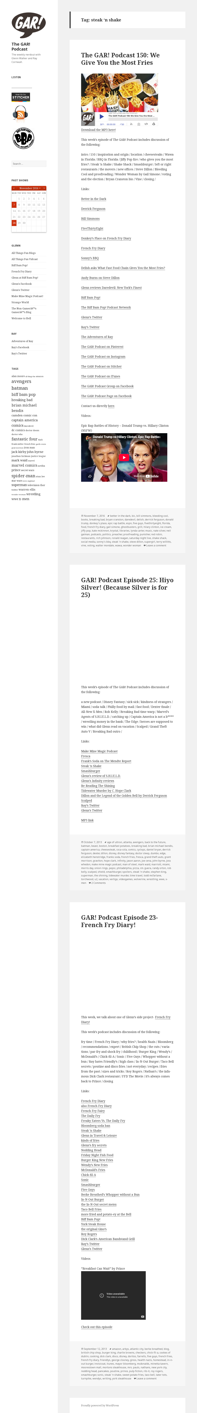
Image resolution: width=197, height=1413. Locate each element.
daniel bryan (154, 849)
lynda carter (137, 530)
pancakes (103, 1371)
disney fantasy (125, 853)
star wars (17, 480)
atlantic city (136, 1349)
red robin (156, 534)
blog (166, 1349)
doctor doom (32, 430)
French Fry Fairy (93, 1111)
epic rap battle (116, 523)
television (34, 485)
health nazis (145, 1360)
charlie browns (125, 1352)
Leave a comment (156, 545)
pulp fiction (135, 1371)
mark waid (19, 460)
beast (94, 846)
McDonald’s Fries (93, 1170)
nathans (145, 1367)
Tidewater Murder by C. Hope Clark (106, 791)
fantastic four (25, 439)
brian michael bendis (160, 846)
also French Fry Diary (96, 1106)
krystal (114, 530)
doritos (132, 1356)
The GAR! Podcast (21, 46)
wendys (96, 1378)
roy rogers (157, 1371)
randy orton (159, 868)
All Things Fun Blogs (24, 253)
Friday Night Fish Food (97, 1155)
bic (133, 516)
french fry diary (96, 527)
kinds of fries (90, 1140)
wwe (15, 499)
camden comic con (24, 415)
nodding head (89, 1371)
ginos (133, 1360)
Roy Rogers (89, 1234)
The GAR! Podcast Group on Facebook (107, 386)
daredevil (29, 426)
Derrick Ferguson (93, 209)
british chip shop (91, 1352)
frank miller (18, 444)
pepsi (112, 868)
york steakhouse (121, 1378)
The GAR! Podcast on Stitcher (101, 366)
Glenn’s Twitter (91, 317)
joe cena (146, 860)
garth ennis (41, 444)
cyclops (141, 849)
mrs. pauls (133, 1367)
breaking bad (22, 400)
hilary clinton (151, 527)
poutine (114, 1371)
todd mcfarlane (152, 875)
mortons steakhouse (114, 1367)
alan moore (18, 376)
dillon (104, 853)
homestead (159, 1360)
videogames (126, 879)
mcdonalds (143, 1363)
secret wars (27, 470)
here (111, 406)
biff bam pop (24, 394)
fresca (139, 857)
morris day (87, 868)
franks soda (113, 857)
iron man (29, 447)
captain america (25, 420)
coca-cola (121, 849)
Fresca (85, 756)
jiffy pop (86, 530)
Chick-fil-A (88, 1175)
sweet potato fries (133, 1374)
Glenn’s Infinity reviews (97, 781)
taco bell (150, 1374)
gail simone (113, 527)
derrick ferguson (154, 519)
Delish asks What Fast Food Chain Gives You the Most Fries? (123, 268)
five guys (138, 523)
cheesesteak (108, 849)
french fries (29, 444)
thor (42, 485)
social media (88, 541)
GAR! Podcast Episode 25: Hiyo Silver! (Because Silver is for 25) (127, 587)
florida (166, 523)
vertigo (114, 879)
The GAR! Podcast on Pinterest (102, 347)
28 (14, 223)
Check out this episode (96, 1327)
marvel (31, 460)
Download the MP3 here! (98, 130)
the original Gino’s (94, 1229)
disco (115, 1356)
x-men (24, 499)
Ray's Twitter (19, 353)
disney (112, 853)
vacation (103, 879)
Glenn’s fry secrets (94, 1145)
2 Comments (98, 883)
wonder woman (19, 494)
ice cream (165, 527)
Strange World (20, 302)
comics (17, 425)
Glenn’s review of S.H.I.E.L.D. (101, 776)
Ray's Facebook (20, 347)
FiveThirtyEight (92, 228)
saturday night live (140, 538)
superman (19, 485)
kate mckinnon (100, 530)
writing (107, 1378)
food (83, 527)
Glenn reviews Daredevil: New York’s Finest (111, 288)
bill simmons (143, 516)
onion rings (101, 868)
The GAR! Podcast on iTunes (100, 376)
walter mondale (105, 545)
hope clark (110, 860)
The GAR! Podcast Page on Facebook (106, 396)
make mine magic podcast (106, 864)
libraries (124, 530)
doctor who (17, 434)
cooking (94, 1356)
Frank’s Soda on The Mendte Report (106, 761)
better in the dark (120, 516)
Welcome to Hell (21, 318)
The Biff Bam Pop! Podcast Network (106, 307)
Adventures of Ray (22, 341)
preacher (117, 534)
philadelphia (124, 868)
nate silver (159, 530)
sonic (100, 1374)
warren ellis (27, 489)
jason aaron (133, 860)
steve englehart (29, 481)
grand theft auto (153, 857)
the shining (100, 875)
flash (40, 439)
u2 (95, 879)
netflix (41, 465)
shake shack (159, 538)
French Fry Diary (22, 271)
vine (83, 545)
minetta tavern (159, 1363)
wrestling (33, 494)
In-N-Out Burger (92, 1199)
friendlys (105, 1360)
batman (20, 388)
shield (101, 871)
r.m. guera (145, 868)
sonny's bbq (104, 541)
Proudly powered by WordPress (100, 1405)
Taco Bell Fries (91, 1209)
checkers (141, 1352)
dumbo (155, 853)
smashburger (113, 871)
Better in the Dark (93, 199)
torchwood (87, 879)
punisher (145, 534)
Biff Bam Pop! (20, 265)
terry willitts (163, 541)
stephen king (158, 871)
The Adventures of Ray (97, 337)
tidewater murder (119, 875)
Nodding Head (91, 1150)
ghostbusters (128, 527)
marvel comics (24, 465)
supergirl (149, 541)
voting (90, 545)
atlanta (127, 842)
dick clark (105, 1356)
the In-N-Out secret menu (99, 1204)
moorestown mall (91, 1367)
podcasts (96, 534)
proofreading (131, 534)
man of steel (130, 864)
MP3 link (87, 820)
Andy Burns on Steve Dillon (100, 278)
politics (106, 534)
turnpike (86, 1378)
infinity (121, 860)
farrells (141, 1356)
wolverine (139, 879)
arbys (125, 1349)
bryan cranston (114, 519)
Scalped (86, 801)
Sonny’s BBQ (90, 258)
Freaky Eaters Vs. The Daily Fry (103, 1121)
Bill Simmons (90, 219)
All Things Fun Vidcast (25, 259)
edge (162, 853)
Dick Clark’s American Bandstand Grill (108, 1239)
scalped (92, 871)
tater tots (161, 1374)
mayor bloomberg (125, 1363)
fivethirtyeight (152, 523)
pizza (136, 868)
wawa (118, 545)
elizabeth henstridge (93, 857)
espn (129, 523)
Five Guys (88, 1190)
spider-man (23, 476)
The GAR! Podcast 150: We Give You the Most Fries (120, 58)
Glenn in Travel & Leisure (99, 1136)
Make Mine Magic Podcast (99, 751)
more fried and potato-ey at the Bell (106, 1214)
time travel (136, 875)
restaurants (88, 538)
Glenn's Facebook (22, 283)
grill (140, 527)
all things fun (30, 376)
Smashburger (90, 771)
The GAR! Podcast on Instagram (103, 357)
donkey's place (98, 523)
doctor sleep (142, 853)
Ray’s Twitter (90, 327)
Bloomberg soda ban (95, 1126)
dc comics (18, 430)
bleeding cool (160, 516)
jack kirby (19, 452)
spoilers (127, 871)
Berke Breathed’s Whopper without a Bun (110, 1195)
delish (140, 519)
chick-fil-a (152, 1352)
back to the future (155, 842)
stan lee (40, 476)
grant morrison (17, 448)
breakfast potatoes (119, 846)
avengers (21, 381)
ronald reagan (120, 538)
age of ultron (114, 842)
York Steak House (93, 1224)
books (84, 519)
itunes (110, 1363)
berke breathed (154, 1349)
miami (166, 864)
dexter (96, 853)
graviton (98, 860)
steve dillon (136, 541)
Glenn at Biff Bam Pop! (25, 277)
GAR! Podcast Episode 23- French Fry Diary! (119, 921)
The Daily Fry (90, 1116)
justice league (38, 456)
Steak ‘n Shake (91, 766)
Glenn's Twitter (21, 290)
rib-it (147, 1371)
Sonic (85, 1180)
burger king (109, 1352)
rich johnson (103, 538)
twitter (15, 489)
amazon (39, 376)
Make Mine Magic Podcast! (27, 296)
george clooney (120, 1360)
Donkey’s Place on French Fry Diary (106, 238)
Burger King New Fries (97, 1160)
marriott (156, 864)
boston (103, 846)
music (148, 530)
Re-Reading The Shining (98, 786)
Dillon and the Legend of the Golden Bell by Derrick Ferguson (124, 796)
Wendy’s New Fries (94, 1165)
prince (16, 470)
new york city (159, 1367)
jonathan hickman (21, 456)
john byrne (35, 452)
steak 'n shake (120, 541)
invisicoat (99, 1363)
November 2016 (29, 188)
